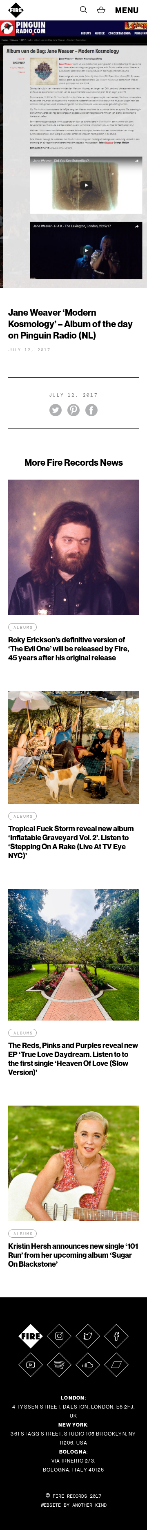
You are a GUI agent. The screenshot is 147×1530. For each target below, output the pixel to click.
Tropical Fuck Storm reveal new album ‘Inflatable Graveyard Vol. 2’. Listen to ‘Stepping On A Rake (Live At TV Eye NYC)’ (71, 842)
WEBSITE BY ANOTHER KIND (74, 1505)
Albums (23, 627)
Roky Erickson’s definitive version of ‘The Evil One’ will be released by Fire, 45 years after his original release (68, 648)
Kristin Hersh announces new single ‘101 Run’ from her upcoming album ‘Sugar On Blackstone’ (73, 1255)
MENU (127, 10)
